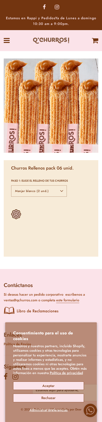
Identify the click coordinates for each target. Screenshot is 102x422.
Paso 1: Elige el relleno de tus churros (39, 181)
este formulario (67, 300)
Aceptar (48, 385)
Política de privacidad (66, 372)
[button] (39, 191)
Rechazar (48, 397)
